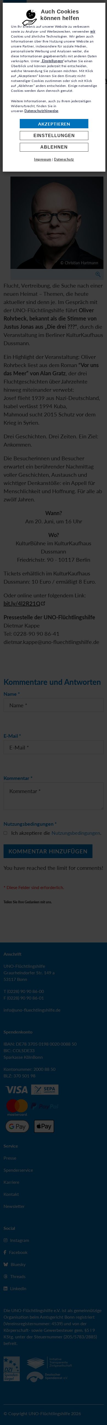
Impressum (42, 159)
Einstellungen (54, 135)
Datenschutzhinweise (41, 111)
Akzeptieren (54, 123)
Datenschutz (64, 159)
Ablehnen (54, 147)
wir (92, 31)
